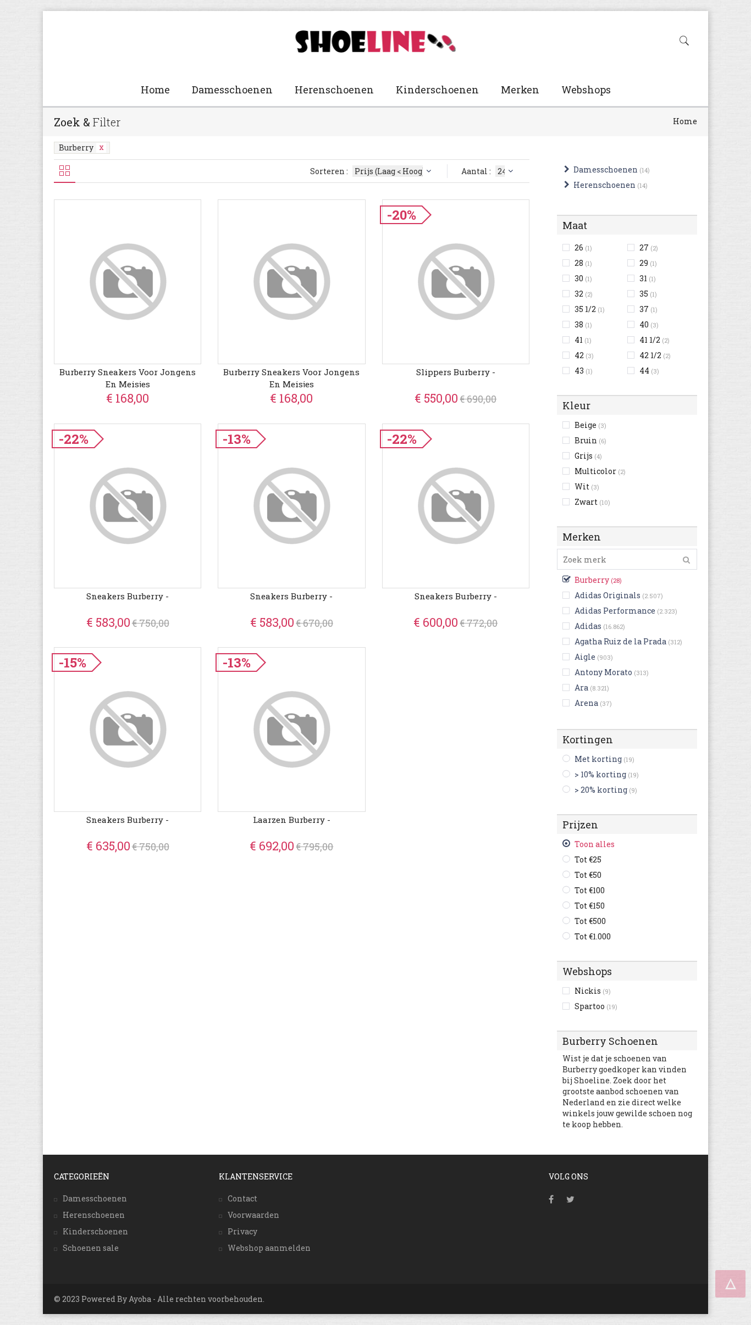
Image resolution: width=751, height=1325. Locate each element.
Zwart (592, 502)
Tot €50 (588, 875)
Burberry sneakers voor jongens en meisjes (127, 377)
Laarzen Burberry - (291, 819)
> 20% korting (601, 789)
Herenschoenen (334, 89)
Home (155, 89)
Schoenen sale (91, 1248)
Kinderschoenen (437, 89)
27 (648, 247)
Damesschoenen (232, 89)
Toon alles (595, 844)
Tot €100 (590, 890)
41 (583, 340)
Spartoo (596, 1006)
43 (584, 370)
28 (583, 263)
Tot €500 (590, 921)
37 (648, 309)
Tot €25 (588, 859)
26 (583, 247)
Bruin (590, 440)
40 (649, 324)
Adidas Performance (615, 610)
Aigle (585, 657)
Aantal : (477, 171)
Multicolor (600, 471)
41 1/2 (654, 340)
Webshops (586, 89)
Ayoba (140, 1299)
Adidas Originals (607, 595)
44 (649, 370)
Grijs (588, 455)
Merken (520, 89)
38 (583, 324)
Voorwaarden (253, 1215)
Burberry (76, 147)
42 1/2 (655, 355)
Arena (586, 703)
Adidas (588, 626)
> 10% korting (600, 774)
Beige (590, 425)
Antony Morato (603, 672)
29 (648, 263)
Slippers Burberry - (455, 371)
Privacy (242, 1231)
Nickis (593, 991)
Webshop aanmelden (269, 1248)
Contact (242, 1198)
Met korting (598, 759)
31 (647, 278)
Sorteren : (330, 171)
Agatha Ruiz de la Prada (620, 641)
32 (584, 293)
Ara (581, 687)
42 (584, 355)
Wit (587, 486)
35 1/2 (590, 309)
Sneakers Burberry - (127, 596)
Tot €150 (590, 905)
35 (648, 293)
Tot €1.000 (593, 936)
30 (583, 278)
